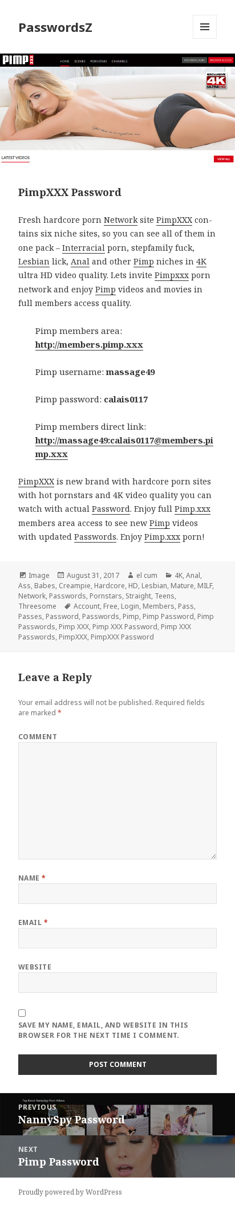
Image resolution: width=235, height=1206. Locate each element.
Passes (30, 616)
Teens (165, 596)
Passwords (95, 536)
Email (33, 922)
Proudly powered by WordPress (70, 1192)
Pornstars (106, 596)
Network (120, 219)
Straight (138, 596)
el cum (146, 575)
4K (201, 261)
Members (159, 606)
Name (32, 878)
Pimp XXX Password (124, 626)
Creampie (75, 585)
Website (34, 967)
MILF (204, 585)
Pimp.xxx (192, 508)
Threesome (37, 606)
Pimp (143, 261)
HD (133, 585)
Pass (186, 606)
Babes (44, 585)
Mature (182, 585)
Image (39, 575)
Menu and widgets (205, 38)
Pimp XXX (74, 626)
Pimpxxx (172, 275)
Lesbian (34, 261)
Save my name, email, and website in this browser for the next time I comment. (103, 1030)
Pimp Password (168, 616)
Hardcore (109, 585)
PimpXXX (174, 219)
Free (110, 606)
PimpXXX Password (122, 637)
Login (130, 606)
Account (87, 606)
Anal (80, 261)
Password (111, 508)
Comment (37, 736)
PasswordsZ (55, 26)
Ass (24, 585)
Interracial (83, 247)
